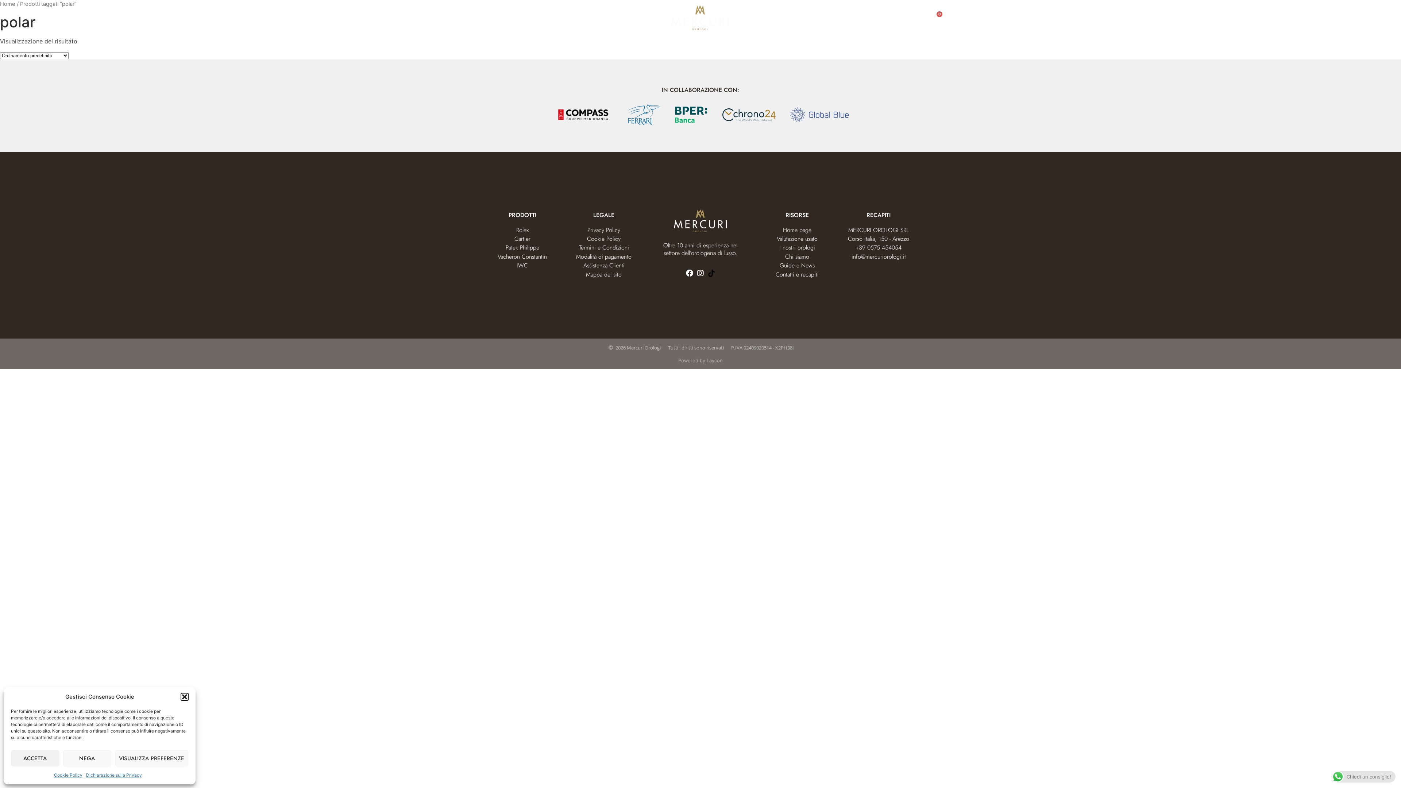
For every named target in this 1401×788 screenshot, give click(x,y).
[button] (184, 696)
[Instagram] (700, 273)
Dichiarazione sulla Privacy (114, 775)
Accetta (35, 758)
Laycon (715, 360)
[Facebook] (689, 273)
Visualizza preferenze (151, 758)
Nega (87, 758)
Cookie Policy (68, 775)
